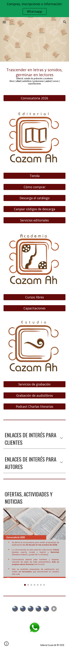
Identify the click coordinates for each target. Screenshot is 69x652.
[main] (34, 76)
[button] (4, 22)
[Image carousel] (34, 547)
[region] (34, 8)
